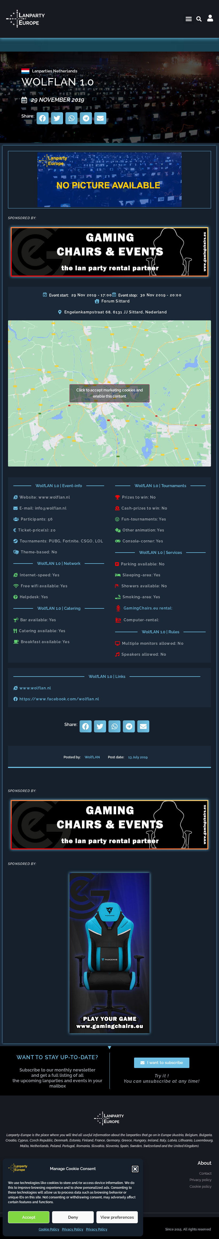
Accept (29, 1217)
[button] (135, 1169)
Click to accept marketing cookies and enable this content (109, 393)
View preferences (117, 1217)
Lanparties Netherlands (54, 71)
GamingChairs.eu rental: (148, 608)
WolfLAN (92, 757)
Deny (73, 1217)
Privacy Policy (72, 1229)
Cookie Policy (49, 1229)
